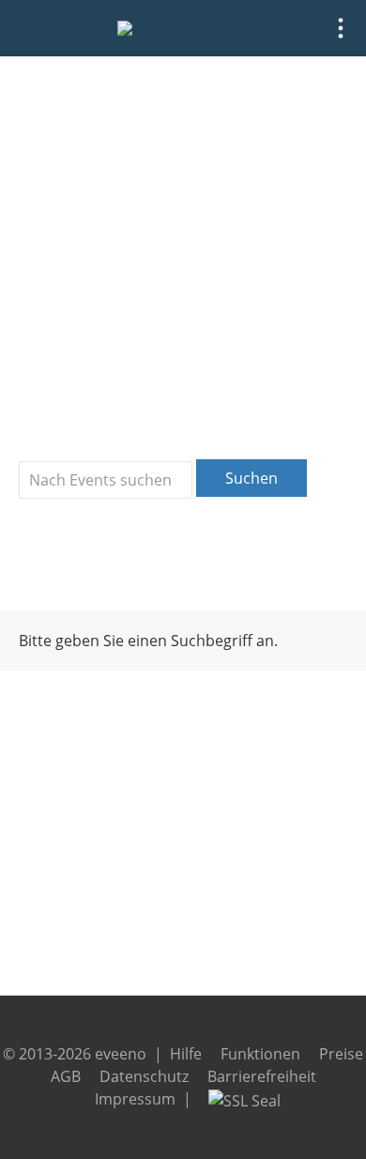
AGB (66, 1076)
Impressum (135, 1099)
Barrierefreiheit (261, 1076)
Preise (341, 1053)
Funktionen (260, 1053)
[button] (340, 28)
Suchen (251, 478)
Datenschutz (144, 1076)
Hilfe (186, 1053)
